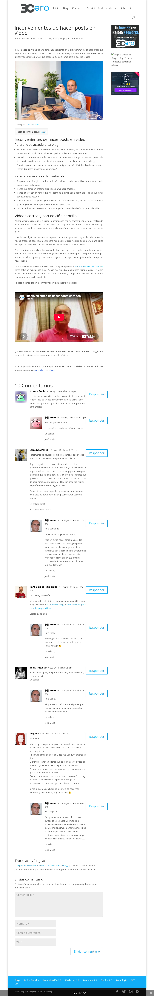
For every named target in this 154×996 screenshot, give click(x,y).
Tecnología (121, 980)
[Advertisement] (132, 118)
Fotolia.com (33, 124)
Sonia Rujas (36, 667)
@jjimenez (51, 417)
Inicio (56, 8)
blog (53, 370)
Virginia (34, 733)
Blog (65, 8)
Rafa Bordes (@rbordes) (44, 586)
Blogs (62, 38)
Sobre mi (125, 8)
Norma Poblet (38, 391)
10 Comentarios (75, 38)
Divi (16, 983)
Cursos (76, 8)
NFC (133, 980)
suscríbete (38, 370)
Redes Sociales (31, 980)
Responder (96, 394)
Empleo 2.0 (106, 980)
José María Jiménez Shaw (30, 38)
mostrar (42, 132)
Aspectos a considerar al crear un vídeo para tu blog (42, 865)
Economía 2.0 (90, 980)
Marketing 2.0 (72, 980)
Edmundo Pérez (39, 450)
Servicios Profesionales (100, 8)
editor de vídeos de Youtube (89, 266)
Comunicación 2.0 (52, 980)
